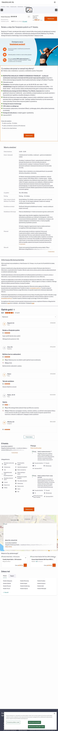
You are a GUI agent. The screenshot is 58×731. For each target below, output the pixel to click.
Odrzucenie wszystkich (34, 722)
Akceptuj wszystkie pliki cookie (36, 726)
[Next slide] (56, 10)
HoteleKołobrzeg (25, 586)
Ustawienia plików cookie (13, 722)
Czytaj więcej (22, 244)
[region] (29, 10)
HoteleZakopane (7, 581)
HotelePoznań (7, 586)
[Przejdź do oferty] (25, 565)
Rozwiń (6, 592)
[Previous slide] (2, 10)
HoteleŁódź (40, 586)
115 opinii (24, 21)
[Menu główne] (54, 2)
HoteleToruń (6, 588)
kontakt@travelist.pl (35, 288)
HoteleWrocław (24, 581)
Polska (7, 6)
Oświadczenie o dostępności (9, 730)
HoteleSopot (23, 583)
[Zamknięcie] (54, 713)
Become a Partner (23, 730)
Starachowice (20, 6)
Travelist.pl (3, 6)
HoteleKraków (41, 581)
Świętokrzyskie (13, 6)
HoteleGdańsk (7, 583)
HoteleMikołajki (41, 588)
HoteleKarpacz (41, 583)
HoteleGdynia (24, 588)
